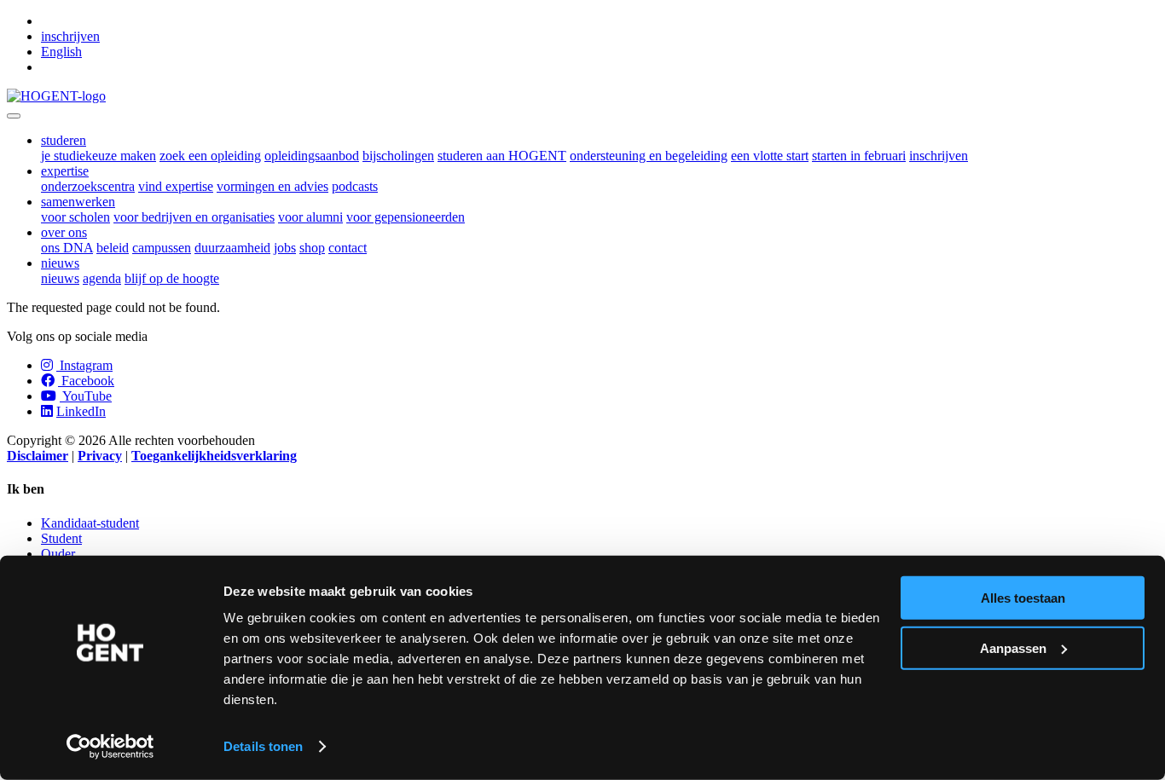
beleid (112, 247)
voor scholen (75, 217)
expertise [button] (65, 171)
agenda (102, 278)
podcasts (355, 186)
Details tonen (263, 746)
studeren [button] (63, 140)
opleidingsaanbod (311, 155)
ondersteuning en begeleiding (648, 155)
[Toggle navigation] (13, 115)
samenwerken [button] (78, 201)
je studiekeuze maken (98, 155)
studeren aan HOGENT (502, 155)
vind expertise (175, 186)
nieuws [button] (60, 263)
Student (61, 538)
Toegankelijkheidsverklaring (214, 455)
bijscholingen (398, 155)
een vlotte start (770, 155)
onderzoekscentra (88, 186)
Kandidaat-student (90, 523)
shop (312, 247)
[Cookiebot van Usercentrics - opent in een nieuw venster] (110, 747)
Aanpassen (1013, 647)
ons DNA (67, 247)
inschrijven (70, 36)
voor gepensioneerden (405, 217)
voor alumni (310, 217)
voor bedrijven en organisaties (194, 217)
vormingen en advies (272, 186)
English (61, 51)
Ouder (58, 553)
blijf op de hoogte (172, 278)
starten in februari (859, 155)
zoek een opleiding (210, 155)
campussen (161, 247)
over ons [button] (64, 232)
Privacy (100, 455)
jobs (285, 247)
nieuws (60, 278)
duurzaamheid (232, 247)
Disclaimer (37, 455)
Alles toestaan (1023, 598)
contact (347, 247)
